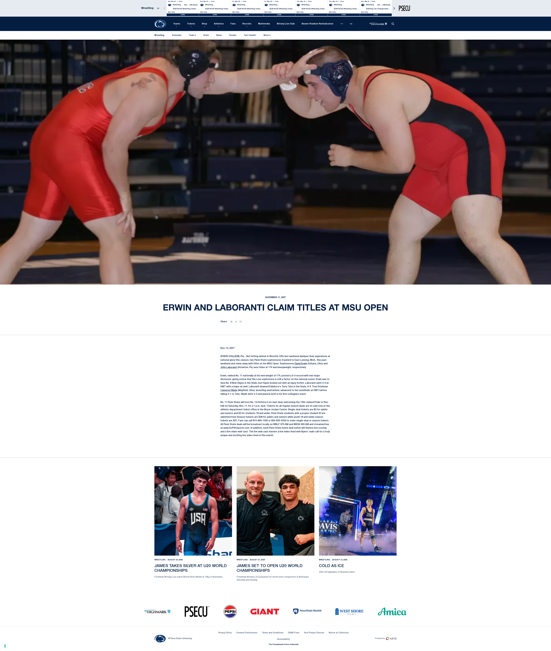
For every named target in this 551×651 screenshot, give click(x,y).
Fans (232, 24)
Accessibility (283, 639)
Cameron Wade (228, 390)
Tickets (191, 24)
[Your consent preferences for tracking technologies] (5, 646)
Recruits (246, 24)
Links (183, 14)
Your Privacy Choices (314, 633)
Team (191, 35)
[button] (394, 8)
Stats (206, 35)
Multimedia (264, 24)
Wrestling (159, 560)
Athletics (219, 24)
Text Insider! (250, 35)
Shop (204, 24)
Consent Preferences (246, 633)
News (219, 35)
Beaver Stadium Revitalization (317, 24)
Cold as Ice (331, 566)
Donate (232, 35)
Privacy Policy (225, 633)
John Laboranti (228, 367)
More (266, 35)
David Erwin (301, 364)
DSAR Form (293, 633)
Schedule (176, 35)
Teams (176, 24)
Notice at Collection (339, 633)
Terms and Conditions (272, 633)
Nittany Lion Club (286, 24)
